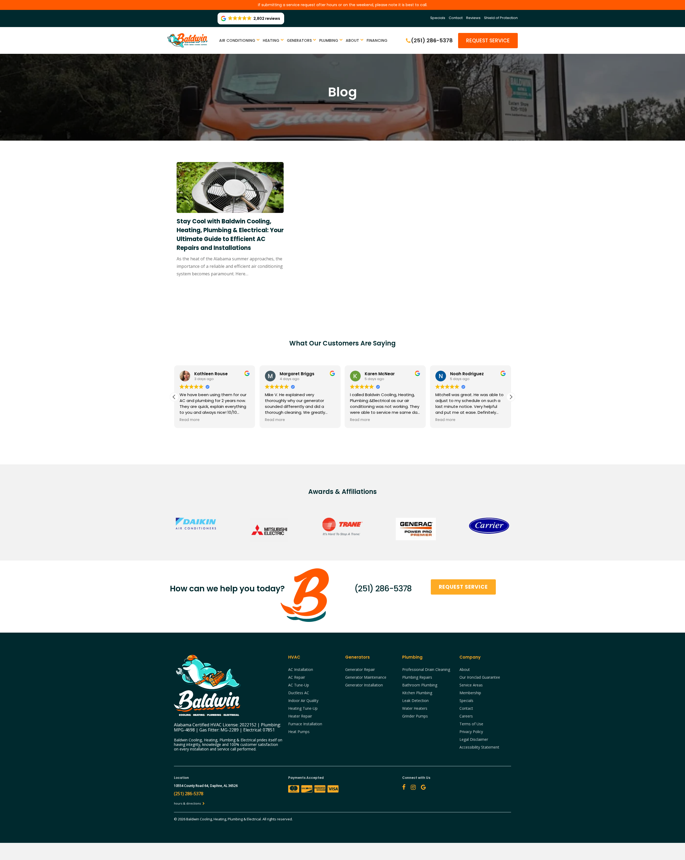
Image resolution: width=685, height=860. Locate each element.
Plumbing (328, 40)
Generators (299, 40)
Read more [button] (190, 420)
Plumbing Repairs (417, 677)
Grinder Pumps (415, 716)
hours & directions (187, 803)
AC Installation (300, 669)
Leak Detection (415, 700)
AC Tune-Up (298, 685)
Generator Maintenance (365, 677)
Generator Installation (364, 685)
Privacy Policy (471, 731)
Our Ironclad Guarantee (479, 677)
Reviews (473, 17)
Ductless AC (298, 692)
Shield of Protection (501, 17)
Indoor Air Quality (303, 700)
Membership (470, 692)
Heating (271, 40)
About (352, 40)
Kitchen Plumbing (417, 692)
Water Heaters (414, 708)
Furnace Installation (305, 723)
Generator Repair (360, 669)
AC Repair (296, 677)
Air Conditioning (237, 40)
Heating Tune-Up (303, 708)
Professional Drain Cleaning (426, 669)
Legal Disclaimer (473, 739)
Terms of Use (471, 723)
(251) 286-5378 (383, 588)
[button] (511, 397)
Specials (437, 17)
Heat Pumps (299, 731)
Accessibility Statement (479, 747)
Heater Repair (300, 716)
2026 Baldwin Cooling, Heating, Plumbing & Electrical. (220, 819)
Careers (466, 716)
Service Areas (471, 685)
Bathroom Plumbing (419, 685)
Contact (456, 17)
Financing (377, 40)
